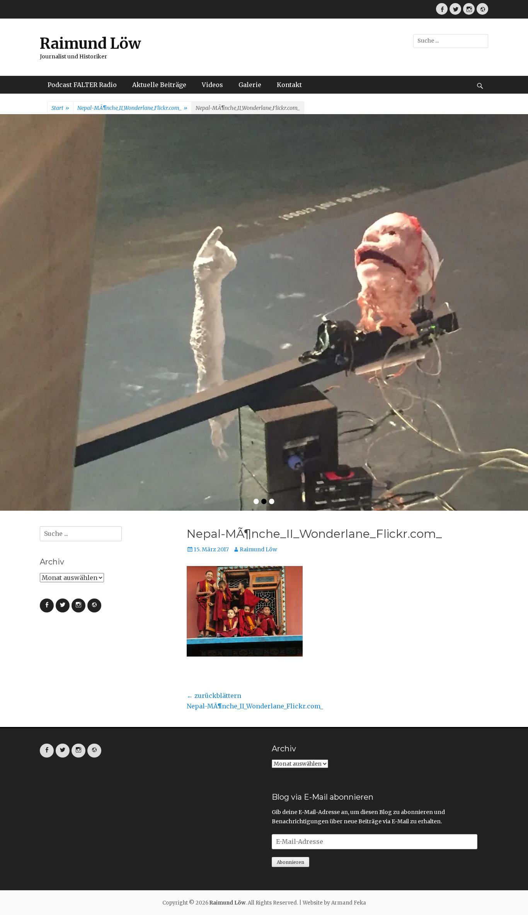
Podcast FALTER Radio (82, 85)
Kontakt (289, 85)
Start (60, 107)
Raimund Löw (90, 43)
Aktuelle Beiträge (159, 85)
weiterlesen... (279, 270)
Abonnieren (290, 686)
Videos (212, 85)
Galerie (249, 85)
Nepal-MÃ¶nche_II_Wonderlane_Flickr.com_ (132, 107)
